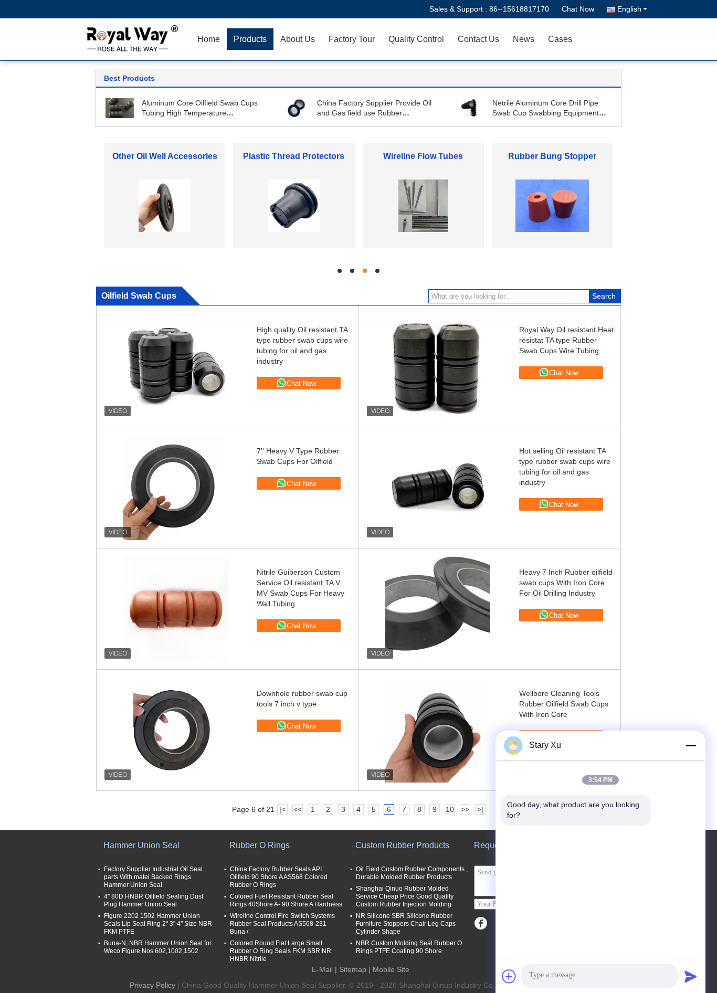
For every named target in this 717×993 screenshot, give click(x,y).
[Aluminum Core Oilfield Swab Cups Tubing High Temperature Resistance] (120, 107)
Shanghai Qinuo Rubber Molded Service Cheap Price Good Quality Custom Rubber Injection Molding (405, 896)
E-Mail (322, 969)
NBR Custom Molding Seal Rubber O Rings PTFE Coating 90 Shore (409, 947)
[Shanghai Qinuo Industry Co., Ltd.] (130, 39)
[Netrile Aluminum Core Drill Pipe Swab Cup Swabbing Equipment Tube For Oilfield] (470, 107)
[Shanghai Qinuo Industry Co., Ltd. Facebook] (480, 923)
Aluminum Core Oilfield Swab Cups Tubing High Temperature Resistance (200, 113)
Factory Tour (352, 39)
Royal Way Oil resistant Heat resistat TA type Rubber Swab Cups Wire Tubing (566, 340)
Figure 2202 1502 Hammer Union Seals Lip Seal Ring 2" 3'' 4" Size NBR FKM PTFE (158, 923)
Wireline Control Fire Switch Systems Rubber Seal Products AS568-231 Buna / (282, 923)
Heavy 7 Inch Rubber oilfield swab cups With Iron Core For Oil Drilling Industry (566, 582)
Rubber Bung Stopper (552, 156)
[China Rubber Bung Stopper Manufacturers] (552, 205)
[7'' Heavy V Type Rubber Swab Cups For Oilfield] (175, 487)
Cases (560, 39)
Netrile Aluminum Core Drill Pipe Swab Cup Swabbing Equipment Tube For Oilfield (545, 113)
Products (250, 39)
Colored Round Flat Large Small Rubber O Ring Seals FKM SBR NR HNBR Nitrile (280, 951)
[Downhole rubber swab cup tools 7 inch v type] (175, 730)
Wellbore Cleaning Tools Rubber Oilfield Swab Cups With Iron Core (563, 704)
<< (297, 809)
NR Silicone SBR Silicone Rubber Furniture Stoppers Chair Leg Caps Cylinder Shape (406, 923)
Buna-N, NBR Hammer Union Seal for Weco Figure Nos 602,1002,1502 (158, 947)
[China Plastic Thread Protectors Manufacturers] (294, 205)
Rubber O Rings (259, 845)
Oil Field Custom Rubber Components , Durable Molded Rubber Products (412, 873)
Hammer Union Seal (141, 845)
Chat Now (578, 9)
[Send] (690, 976)
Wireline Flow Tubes (423, 156)
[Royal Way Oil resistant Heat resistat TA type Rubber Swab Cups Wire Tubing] (437, 366)
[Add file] (509, 976)
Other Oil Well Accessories (164, 156)
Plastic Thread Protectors (293, 156)
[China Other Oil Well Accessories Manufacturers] (165, 205)
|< (282, 809)
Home (208, 39)
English (629, 9)
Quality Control (416, 39)
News (523, 39)
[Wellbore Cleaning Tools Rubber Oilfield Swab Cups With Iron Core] (437, 730)
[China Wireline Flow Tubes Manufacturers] (423, 205)
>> (465, 809)
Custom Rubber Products (402, 845)
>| (480, 809)
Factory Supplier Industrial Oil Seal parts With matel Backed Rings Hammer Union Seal (153, 877)
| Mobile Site (388, 969)
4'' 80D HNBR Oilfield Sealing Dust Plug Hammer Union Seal (153, 900)
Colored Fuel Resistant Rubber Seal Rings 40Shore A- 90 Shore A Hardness (286, 900)
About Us (297, 39)
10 (450, 809)
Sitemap (352, 969)
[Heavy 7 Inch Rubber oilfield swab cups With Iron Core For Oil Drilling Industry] (437, 608)
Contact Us (478, 39)
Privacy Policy (152, 985)
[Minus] (690, 745)
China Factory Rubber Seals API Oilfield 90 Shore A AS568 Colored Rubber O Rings (279, 877)
